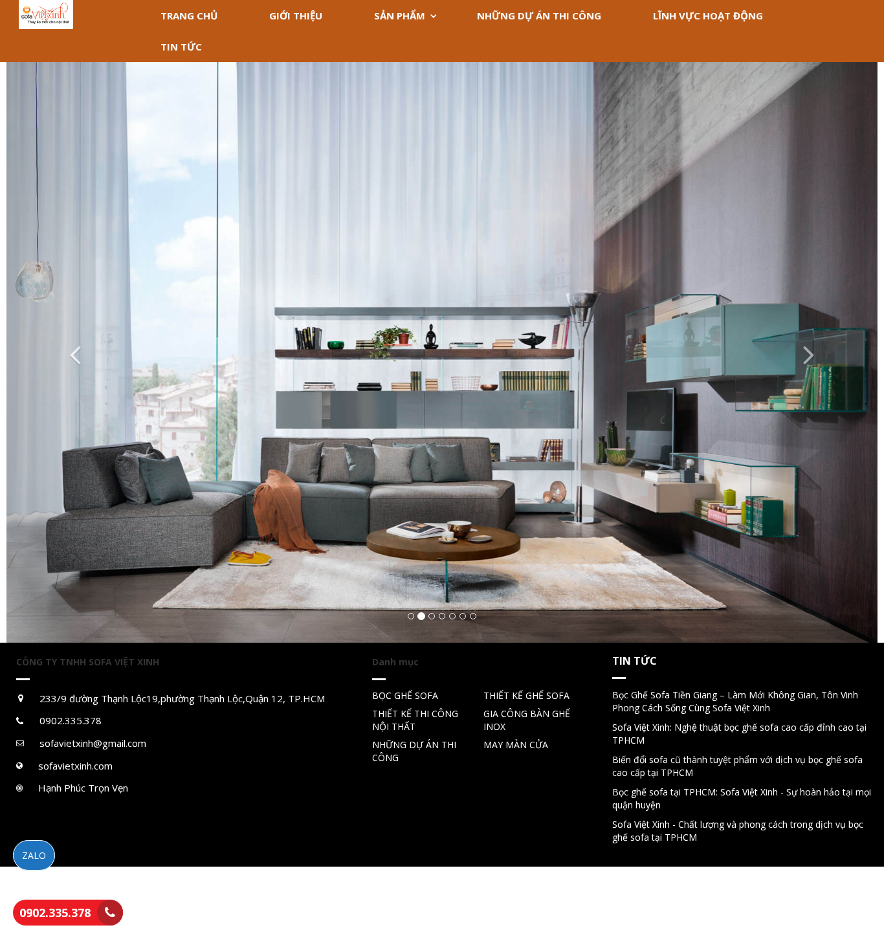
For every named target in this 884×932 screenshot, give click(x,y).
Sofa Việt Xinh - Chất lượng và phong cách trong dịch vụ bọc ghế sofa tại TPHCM (737, 830)
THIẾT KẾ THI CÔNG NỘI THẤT (415, 720)
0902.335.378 (55, 912)
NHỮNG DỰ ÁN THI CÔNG (414, 751)
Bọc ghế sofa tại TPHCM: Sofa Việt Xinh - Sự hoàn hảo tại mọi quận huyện (741, 798)
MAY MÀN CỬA (515, 744)
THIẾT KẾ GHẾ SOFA (526, 695)
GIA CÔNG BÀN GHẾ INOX (526, 720)
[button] (71, 352)
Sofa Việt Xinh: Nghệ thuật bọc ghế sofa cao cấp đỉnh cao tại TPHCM (739, 733)
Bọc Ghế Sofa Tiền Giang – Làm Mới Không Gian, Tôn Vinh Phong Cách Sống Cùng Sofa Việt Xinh (735, 701)
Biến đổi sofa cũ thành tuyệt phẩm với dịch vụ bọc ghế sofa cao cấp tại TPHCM (737, 766)
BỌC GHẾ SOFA (405, 695)
